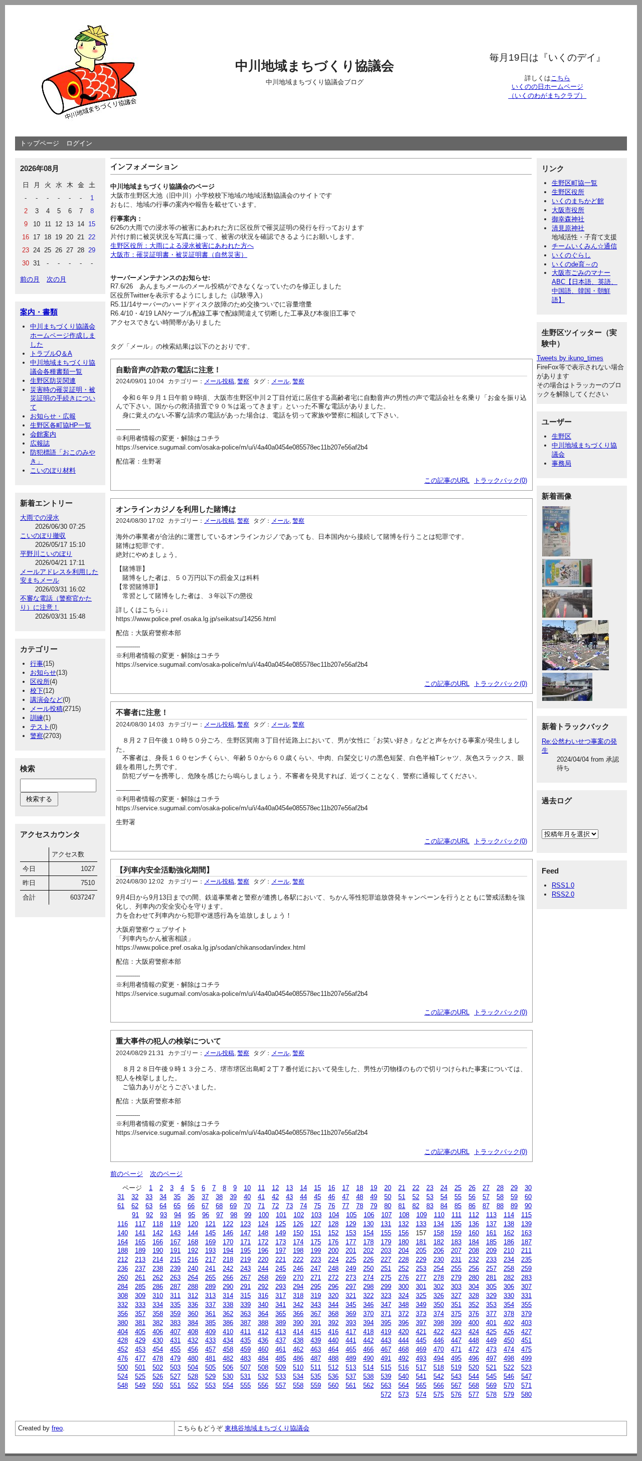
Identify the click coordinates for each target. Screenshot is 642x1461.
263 (175, 1277)
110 (439, 1215)
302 (438, 1286)
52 (415, 1197)
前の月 (30, 279)
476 (122, 1358)
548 (122, 1385)
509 (280, 1367)
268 (263, 1277)
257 (491, 1268)
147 (245, 1233)
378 (509, 1314)
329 (491, 1295)
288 (193, 1286)
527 (175, 1376)
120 (193, 1224)
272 (333, 1277)
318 (298, 1295)
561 (351, 1385)
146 (228, 1233)
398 (438, 1323)
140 (122, 1233)
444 (403, 1340)
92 (149, 1215)
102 (298, 1215)
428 (122, 1340)
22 (415, 1188)
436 (263, 1340)
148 (263, 1233)
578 (491, 1394)
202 (368, 1250)
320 (333, 1295)
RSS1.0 (563, 885)
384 (193, 1323)
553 (210, 1385)
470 (438, 1349)
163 (526, 1233)
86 (471, 1206)
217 (210, 1259)
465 (351, 1349)
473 (491, 1349)
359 (175, 1314)
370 (368, 1314)
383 (175, 1323)
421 (421, 1332)
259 (526, 1268)
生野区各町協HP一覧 (60, 425)
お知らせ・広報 (53, 416)
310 (157, 1295)
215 (175, 1259)
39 (233, 1197)
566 (438, 1385)
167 (175, 1242)
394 (368, 1323)
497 (491, 1358)
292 (263, 1286)
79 (373, 1206)
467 (386, 1349)
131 (386, 1224)
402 (509, 1323)
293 (280, 1286)
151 (315, 1233)
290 (228, 1286)
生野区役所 (568, 192)
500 (122, 1367)
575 (438, 1394)
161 (491, 1233)
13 (289, 1188)
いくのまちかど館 (578, 201)
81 (401, 1206)
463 (315, 1349)
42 (275, 1197)
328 (473, 1295)
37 (205, 1197)
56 (471, 1197)
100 (263, 1215)
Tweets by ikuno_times (570, 358)
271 (315, 1277)
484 (263, 1358)
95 (191, 1215)
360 (193, 1314)
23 (429, 1188)
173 (280, 1242)
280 (473, 1277)
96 (205, 1215)
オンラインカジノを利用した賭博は (176, 509)
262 (157, 1277)
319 (315, 1295)
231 (456, 1259)
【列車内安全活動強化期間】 (165, 869)
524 (122, 1376)
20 (387, 1188)
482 (228, 1358)
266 (228, 1277)
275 (386, 1277)
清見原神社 (568, 228)
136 (473, 1224)
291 (245, 1286)
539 (386, 1376)
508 (263, 1367)
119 (175, 1224)
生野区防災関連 (53, 380)
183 (456, 1242)
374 (438, 1314)
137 (491, 1224)
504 (193, 1367)
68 (219, 1206)
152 (333, 1233)
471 (456, 1349)
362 (228, 1314)
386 (228, 1323)
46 (331, 1197)
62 (134, 1206)
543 (456, 1376)
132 (403, 1224)
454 (157, 1349)
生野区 (561, 436)
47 (345, 1197)
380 (122, 1323)
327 (456, 1295)
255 (456, 1268)
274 (368, 1277)
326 (438, 1295)
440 (333, 1340)
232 (473, 1259)
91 (135, 1215)
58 (500, 1197)
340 (263, 1304)
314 (228, 1295)
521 (491, 1367)
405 (140, 1332)
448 (473, 1340)
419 (386, 1332)
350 (438, 1304)
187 (526, 1242)
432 (193, 1340)
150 (298, 1233)
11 (261, 1188)
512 (333, 1367)
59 (514, 1197)
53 (429, 1197)
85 (457, 1206)
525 (140, 1376)
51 (401, 1197)
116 (122, 1224)
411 (245, 1332)
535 (315, 1376)
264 (193, 1277)
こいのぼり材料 (53, 470)
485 (280, 1358)
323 (386, 1295)
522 (509, 1367)
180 (403, 1242)
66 (191, 1206)
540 (403, 1376)
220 (263, 1259)
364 (263, 1314)
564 (403, 1385)
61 (120, 1206)
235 (526, 1259)
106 (369, 1215)
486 (298, 1358)
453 (140, 1349)
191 (175, 1250)
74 (303, 1206)
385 (210, 1323)
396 (403, 1323)
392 (333, 1323)
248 (333, 1268)
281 (491, 1277)
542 (438, 1376)
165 (140, 1242)
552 (193, 1385)
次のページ (166, 1174)
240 (193, 1268)
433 (210, 1340)
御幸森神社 (568, 219)
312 (193, 1295)
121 (210, 1224)
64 (163, 1206)
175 (315, 1242)
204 (403, 1250)
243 (245, 1268)
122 (228, 1224)
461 (280, 1349)
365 (280, 1314)
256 (473, 1268)
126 (298, 1224)
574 (421, 1394)
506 (228, 1367)
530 (228, 1376)
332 (122, 1304)
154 (368, 1233)
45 (317, 1197)
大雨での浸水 (39, 517)
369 (351, 1314)
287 (175, 1286)
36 (191, 1197)
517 (421, 1367)
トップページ (39, 143)
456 (193, 1349)
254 (438, 1268)
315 (245, 1295)
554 (228, 1385)
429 (140, 1340)
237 (140, 1268)
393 (351, 1323)
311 (175, 1295)
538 (368, 1376)
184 (473, 1242)
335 (175, 1304)
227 (386, 1259)
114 (509, 1215)
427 (526, 1332)
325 (421, 1295)
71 (261, 1206)
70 (247, 1206)
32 (134, 1197)
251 (386, 1268)
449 (491, 1340)
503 (175, 1367)
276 (403, 1277)
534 (298, 1376)
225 (351, 1259)
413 (280, 1332)
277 (421, 1277)
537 (351, 1376)
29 (514, 1188)
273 (351, 1277)
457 (210, 1349)
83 (429, 1206)
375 (456, 1314)
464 (333, 1349)
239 (175, 1268)
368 (333, 1314)
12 (275, 1188)
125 (280, 1224)
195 (245, 1250)
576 (456, 1394)
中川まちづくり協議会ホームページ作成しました (62, 335)
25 (457, 1188)
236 (122, 1268)
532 (263, 1376)
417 (351, 1332)
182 (438, 1242)
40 (247, 1197)
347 (386, 1304)
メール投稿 (46, 708)
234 (509, 1259)
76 (331, 1206)
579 (509, 1394)
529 (210, 1376)
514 (368, 1367)
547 (526, 1376)
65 (177, 1206)
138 (509, 1224)
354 (509, 1304)
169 (210, 1242)
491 (386, 1358)
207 (456, 1250)
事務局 (561, 463)
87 (486, 1206)
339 (245, 1304)
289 (210, 1286)
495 (456, 1358)
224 (333, 1259)
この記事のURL (446, 480)
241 (210, 1268)
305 (491, 1286)
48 (359, 1197)
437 (280, 1340)
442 (368, 1340)
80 (387, 1206)
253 (421, 1268)
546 (509, 1376)
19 (373, 1188)
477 (140, 1358)
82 (415, 1206)
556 (263, 1385)
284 (122, 1286)
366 (298, 1314)
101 (281, 1215)
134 (438, 1224)
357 (140, 1314)
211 (526, 1250)
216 (193, 1259)
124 (263, 1224)
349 (421, 1304)
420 (403, 1332)
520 (473, 1367)
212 (122, 1259)
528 (193, 1376)
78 (359, 1206)
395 (386, 1323)
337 (210, 1304)
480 (193, 1358)
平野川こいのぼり (46, 553)
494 (438, 1358)
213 (140, 1259)
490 (368, 1358)
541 (421, 1376)
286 (157, 1286)
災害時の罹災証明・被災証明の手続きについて (62, 398)
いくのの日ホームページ (547, 86)
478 (157, 1358)
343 (315, 1304)
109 (421, 1215)
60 (528, 1197)
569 (491, 1385)
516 (403, 1367)
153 (351, 1233)
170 (228, 1242)
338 (228, 1304)
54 (443, 1197)
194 (228, 1250)
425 (491, 1332)
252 (403, 1268)
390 (298, 1323)
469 (421, 1349)
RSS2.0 (563, 894)
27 (486, 1188)
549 (140, 1385)
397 (421, 1323)
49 (373, 1197)
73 (289, 1206)
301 (421, 1286)
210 (509, 1250)
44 (303, 1197)
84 (443, 1206)
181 (421, 1242)
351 (456, 1304)
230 (438, 1259)
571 (526, 1385)
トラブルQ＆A (51, 353)
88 (500, 1206)
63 (148, 1206)
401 (491, 1323)
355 (526, 1304)
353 (491, 1304)
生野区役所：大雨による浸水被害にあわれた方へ (182, 245)
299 (386, 1286)
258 (509, 1268)
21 (401, 1188)
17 (345, 1188)
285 (140, 1286)
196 (263, 1250)
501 (140, 1367)
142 (157, 1233)
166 (157, 1242)
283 (526, 1277)
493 (421, 1358)
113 (491, 1215)
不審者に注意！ (142, 712)
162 (509, 1233)
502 (157, 1367)
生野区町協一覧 (574, 183)
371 (386, 1314)
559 (315, 1385)
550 (157, 1385)
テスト (40, 726)
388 (263, 1323)
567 (456, 1385)
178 (368, 1242)
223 (315, 1259)
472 (473, 1349)
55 (457, 1197)
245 (280, 1268)
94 (177, 1215)
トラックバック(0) (500, 480)
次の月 (56, 279)
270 (298, 1277)
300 (403, 1286)
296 (333, 1286)
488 (333, 1358)
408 (193, 1332)
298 (368, 1286)
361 (210, 1314)
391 (315, 1323)
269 (280, 1277)
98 (233, 1215)
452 (122, 1349)
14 (303, 1188)
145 (210, 1233)
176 (333, 1242)
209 (491, 1250)
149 (280, 1233)
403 (526, 1323)
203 (386, 1250)
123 (245, 1224)
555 (245, 1385)
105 (351, 1215)
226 (368, 1259)
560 (333, 1385)
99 (247, 1215)
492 (403, 1358)
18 (359, 1188)
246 (298, 1268)
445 (421, 1340)
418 (368, 1332)
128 (333, 1224)
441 (351, 1340)
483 (245, 1358)
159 (456, 1233)
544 (473, 1376)
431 (175, 1340)
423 (456, 1332)
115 (526, 1215)
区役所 (40, 681)
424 (473, 1332)
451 (526, 1340)
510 (298, 1367)
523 (526, 1367)
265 (210, 1277)
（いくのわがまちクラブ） (547, 95)
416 (333, 1332)
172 (263, 1242)
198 (298, 1250)
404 (122, 1332)
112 (473, 1215)
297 (351, 1286)
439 (315, 1340)
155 (386, 1233)
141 (140, 1233)
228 (403, 1259)
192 (193, 1250)
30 (528, 1188)
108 (404, 1215)
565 (421, 1385)
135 (456, 1224)
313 (210, 1295)
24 (443, 1188)
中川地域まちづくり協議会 (314, 66)
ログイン (79, 143)
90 (528, 1206)
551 (175, 1385)
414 (298, 1332)
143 (175, 1233)
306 (509, 1286)
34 (163, 1197)
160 (473, 1233)
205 (421, 1250)
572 (386, 1394)
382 (157, 1323)
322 (368, 1295)
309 (140, 1295)
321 (351, 1295)
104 (334, 1215)
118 (157, 1224)
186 (509, 1242)
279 (456, 1277)
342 (298, 1304)
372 (403, 1314)
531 (245, 1376)
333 (140, 1304)
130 (368, 1224)
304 (473, 1286)
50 (387, 1197)
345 (351, 1304)
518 (438, 1367)
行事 (36, 663)
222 (298, 1259)
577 (473, 1394)
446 (438, 1340)
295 (315, 1286)
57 (486, 1197)
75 (317, 1206)
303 (456, 1286)
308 (122, 1295)
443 (386, 1340)
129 (351, 1224)
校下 (36, 690)
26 (471, 1188)
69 (233, 1206)
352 (473, 1304)
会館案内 (43, 434)
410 (228, 1332)
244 (263, 1268)
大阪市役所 (568, 210)
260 (122, 1277)
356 (122, 1314)
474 (509, 1349)
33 (148, 1197)
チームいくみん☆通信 (584, 246)
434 (228, 1340)
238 (157, 1268)
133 (421, 1224)
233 (491, 1259)
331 (526, 1295)
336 (193, 1304)
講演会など (46, 699)
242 (228, 1268)
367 (315, 1314)
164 (122, 1242)
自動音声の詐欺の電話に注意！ (168, 369)
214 (157, 1259)
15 (317, 1188)
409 (210, 1332)
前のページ (126, 1174)
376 (473, 1314)
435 (245, 1340)
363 (245, 1314)
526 (157, 1376)
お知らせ (43, 672)
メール (280, 381)
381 (140, 1323)
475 (526, 1349)
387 (245, 1323)
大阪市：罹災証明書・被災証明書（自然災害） (178, 254)
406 (157, 1332)
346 (368, 1304)
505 (210, 1367)
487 (315, 1358)
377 (491, 1314)
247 (315, 1268)
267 (245, 1277)
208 (473, 1250)
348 (403, 1304)
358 (157, 1314)
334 (157, 1304)
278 (438, 1277)
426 (509, 1332)
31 (120, 1197)
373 (421, 1314)
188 (122, 1250)
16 (331, 1188)
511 (315, 1367)
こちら (560, 78)
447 (456, 1340)
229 (421, 1259)
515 (386, 1367)
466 (368, 1349)
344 (333, 1304)
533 (280, 1376)
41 (261, 1197)
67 (205, 1206)
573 (403, 1394)
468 (403, 1349)
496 (473, 1358)
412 (263, 1332)
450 (509, 1340)
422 (438, 1332)
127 (315, 1224)
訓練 (36, 717)
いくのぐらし (571, 255)
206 (438, 1250)
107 (386, 1215)
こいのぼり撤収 (43, 535)
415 (315, 1332)
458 (228, 1349)
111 (456, 1215)
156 (403, 1233)
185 (491, 1242)
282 (509, 1277)
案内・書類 (39, 312)
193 (210, 1250)
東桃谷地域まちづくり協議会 (267, 1428)
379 (526, 1314)
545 (491, 1376)
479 (175, 1358)
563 (386, 1385)
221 (280, 1259)
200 (333, 1250)
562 (368, 1385)
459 (245, 1349)
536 (333, 1376)
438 (298, 1340)
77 (345, 1206)
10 (247, 1188)
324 (403, 1295)
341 (280, 1304)
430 (157, 1340)
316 (263, 1295)
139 (526, 1224)
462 (298, 1349)
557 (280, 1385)
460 (263, 1349)
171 (245, 1242)
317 (280, 1295)
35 (177, 1197)
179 (386, 1242)
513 (351, 1367)
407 (175, 1332)
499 (526, 1358)
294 (298, 1286)
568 (473, 1385)
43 (289, 1197)
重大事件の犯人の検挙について (168, 1041)
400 (473, 1323)
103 (316, 1215)
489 (351, 1358)
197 (280, 1250)
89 (514, 1206)
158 (438, 1233)
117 (140, 1224)
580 (526, 1394)
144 (193, 1233)
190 (157, 1250)
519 (456, 1367)
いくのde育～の (575, 264)
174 (298, 1242)
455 (175, 1349)
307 (526, 1286)
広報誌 (40, 443)
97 (219, 1215)
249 (351, 1268)
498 (509, 1358)
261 (140, 1277)
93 (163, 1215)
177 (351, 1242)
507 (245, 1367)
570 (509, 1385)
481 (210, 1358)
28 (500, 1188)
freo (57, 1428)
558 (298, 1385)
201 (351, 1250)
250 (368, 1268)
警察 (36, 736)
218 (228, 1259)
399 (456, 1323)
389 (280, 1323)
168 (193, 1242)
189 (140, 1250)
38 (219, 1197)
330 (509, 1295)
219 (245, 1259)
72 (275, 1206)
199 (315, 1250)
